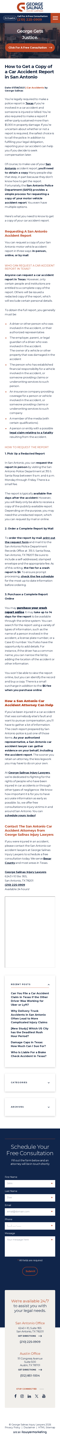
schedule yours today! (20, 815)
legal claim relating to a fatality (31, 432)
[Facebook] (15, 1396)
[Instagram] (22, 1396)
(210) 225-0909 (29, 19)
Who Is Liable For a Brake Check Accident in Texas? (28, 1054)
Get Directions (27, 1336)
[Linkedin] (29, 1396)
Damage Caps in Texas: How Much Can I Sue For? (28, 1044)
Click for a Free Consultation (27, 47)
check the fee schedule (37, 576)
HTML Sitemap (46, 1427)
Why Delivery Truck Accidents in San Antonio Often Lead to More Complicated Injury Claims (29, 1016)
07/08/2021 (18, 87)
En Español (10, 18)
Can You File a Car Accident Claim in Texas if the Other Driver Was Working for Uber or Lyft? (30, 999)
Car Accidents (35, 87)
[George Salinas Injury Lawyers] (30, 6)
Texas (29, 103)
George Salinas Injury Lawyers (29, 772)
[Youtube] (43, 1396)
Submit (30, 1271)
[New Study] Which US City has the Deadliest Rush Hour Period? (29, 1032)
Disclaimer (29, 1427)
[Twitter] (36, 1396)
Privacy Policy (12, 1427)
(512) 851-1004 (30, 1375)
